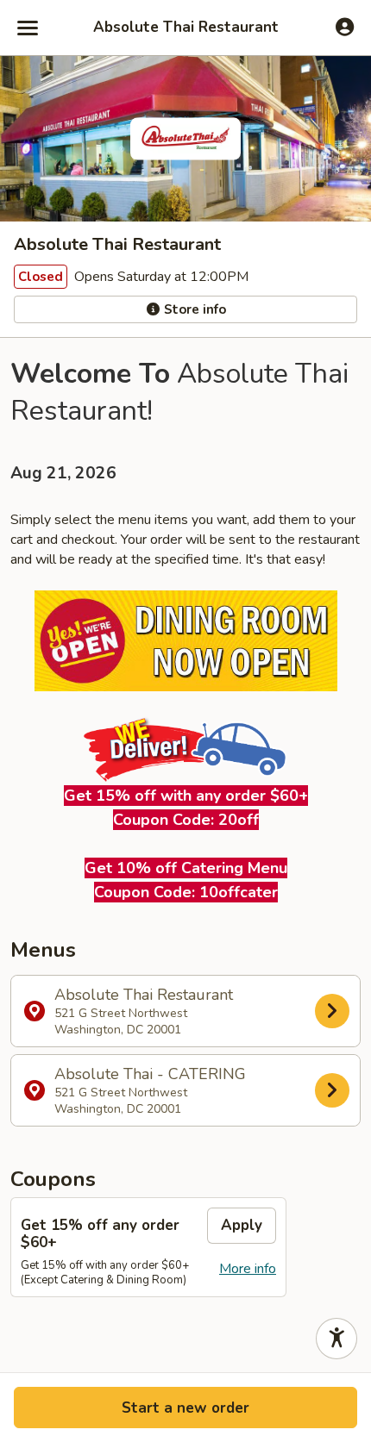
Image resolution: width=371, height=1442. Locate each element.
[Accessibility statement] (336, 1338)
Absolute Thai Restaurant (186, 27)
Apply (241, 1225)
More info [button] (247, 1268)
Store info (193, 309)
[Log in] (344, 27)
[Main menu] (27, 27)
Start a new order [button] (185, 1408)
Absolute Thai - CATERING (150, 1090)
